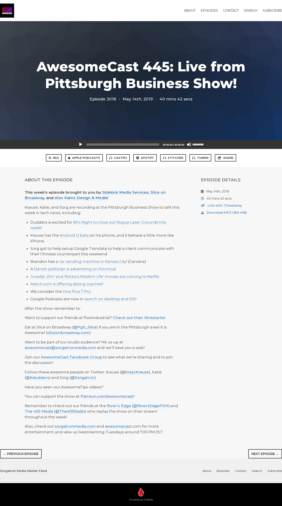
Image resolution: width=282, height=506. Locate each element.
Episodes (209, 11)
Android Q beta (75, 235)
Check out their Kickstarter (139, 317)
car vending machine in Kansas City (92, 261)
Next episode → (265, 454)
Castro (120, 157)
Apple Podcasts (86, 157)
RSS (56, 157)
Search (251, 11)
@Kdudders (37, 377)
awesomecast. (118, 426)
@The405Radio (70, 411)
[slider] (199, 144)
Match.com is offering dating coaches (66, 284)
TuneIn (202, 157)
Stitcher (175, 157)
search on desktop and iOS (109, 299)
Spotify (147, 157)
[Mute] (189, 144)
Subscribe (272, 11)
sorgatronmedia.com (75, 426)
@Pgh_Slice (84, 327)
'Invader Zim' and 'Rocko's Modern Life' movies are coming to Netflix (94, 276)
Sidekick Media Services (125, 192)
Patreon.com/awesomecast (107, 396)
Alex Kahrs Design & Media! (81, 198)
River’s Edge (119, 406)
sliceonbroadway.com (68, 332)
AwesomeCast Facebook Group (71, 357)
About (189, 11)
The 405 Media (39, 411)
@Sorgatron (83, 377)
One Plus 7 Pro (77, 291)
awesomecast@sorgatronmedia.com (60, 347)
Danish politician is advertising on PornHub (75, 269)
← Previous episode (21, 454)
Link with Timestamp (224, 206)
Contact (231, 11)
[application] (141, 144)
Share (228, 157)
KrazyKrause (137, 372)
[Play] (80, 144)
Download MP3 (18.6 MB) (226, 213)
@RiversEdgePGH (150, 406)
